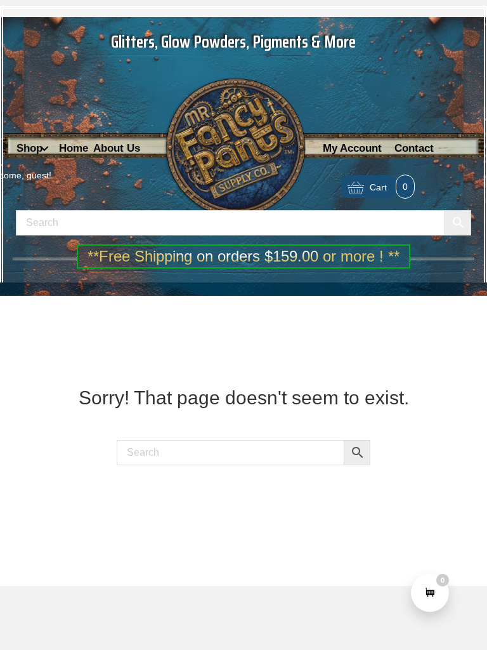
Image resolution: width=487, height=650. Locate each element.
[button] (44, 149)
